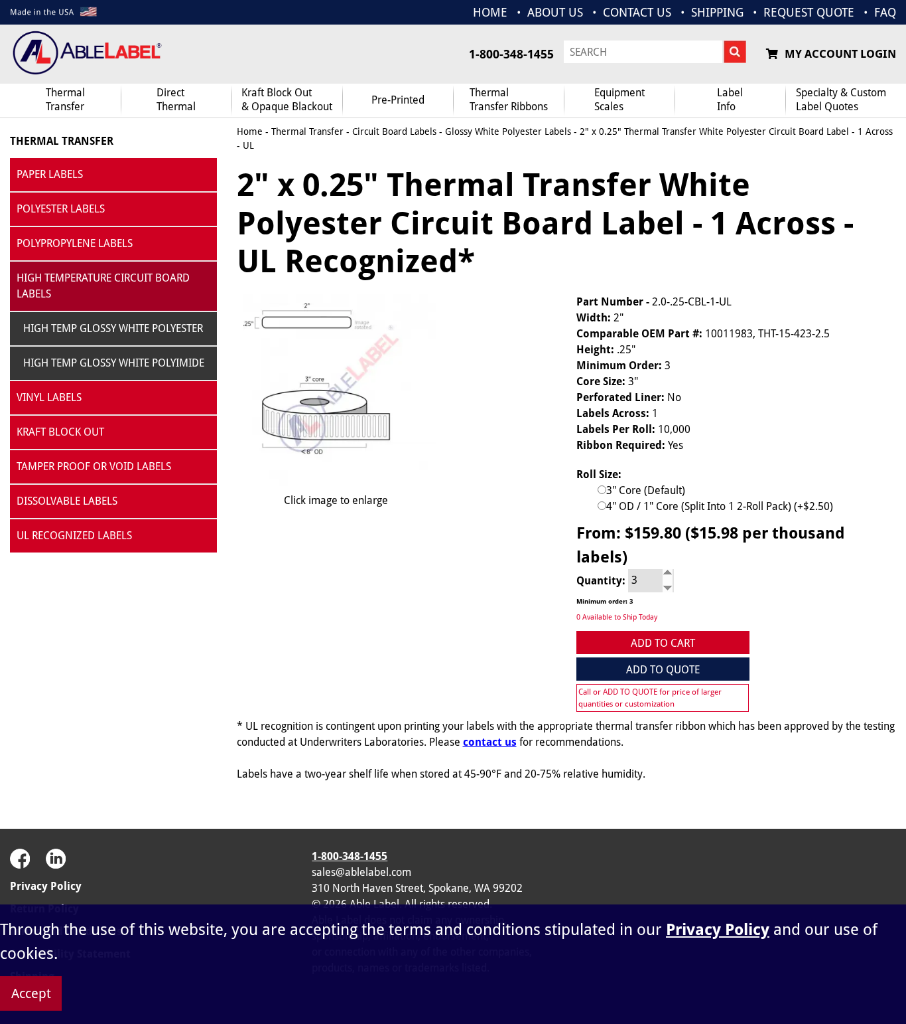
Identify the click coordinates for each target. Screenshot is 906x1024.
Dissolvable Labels (67, 501)
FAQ (885, 12)
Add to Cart (663, 643)
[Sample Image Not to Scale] (336, 390)
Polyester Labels (61, 209)
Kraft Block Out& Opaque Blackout (286, 99)
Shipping (717, 12)
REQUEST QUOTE (808, 12)
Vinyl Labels (49, 397)
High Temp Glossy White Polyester (113, 328)
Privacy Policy (46, 886)
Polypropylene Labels (75, 243)
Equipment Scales (619, 99)
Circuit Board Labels (394, 131)
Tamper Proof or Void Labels (94, 466)
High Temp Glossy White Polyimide (113, 363)
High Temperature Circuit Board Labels (103, 286)
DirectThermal (176, 99)
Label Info (730, 99)
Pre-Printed (397, 100)
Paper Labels (50, 174)
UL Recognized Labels (74, 535)
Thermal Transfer (65, 99)
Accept (31, 993)
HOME (490, 12)
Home (250, 131)
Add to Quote (663, 669)
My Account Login (840, 53)
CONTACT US (637, 12)
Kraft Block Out (60, 432)
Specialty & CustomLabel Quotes (841, 99)
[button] (863, 879)
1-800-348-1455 (511, 54)
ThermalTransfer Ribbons (509, 99)
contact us (490, 742)
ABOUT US (555, 12)
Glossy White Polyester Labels (508, 131)
